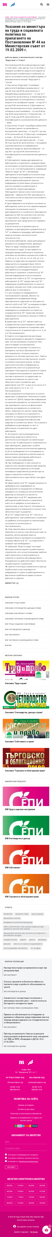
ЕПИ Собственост (12, 635)
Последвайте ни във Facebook (28, 1227)
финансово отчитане (12, 918)
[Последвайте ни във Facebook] (14, 1226)
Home (7, 17)
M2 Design (34, 1232)
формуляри (8, 914)
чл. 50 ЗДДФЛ (35, 948)
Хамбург (23, 940)
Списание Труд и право (15, 603)
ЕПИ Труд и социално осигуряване (23, 17)
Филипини (42, 940)
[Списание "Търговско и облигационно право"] (26, 757)
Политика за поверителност (28, 1161)
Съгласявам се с (23, 1161)
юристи (32, 940)
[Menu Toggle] (48, 4)
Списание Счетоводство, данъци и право (23, 608)
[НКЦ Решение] (30, 1062)
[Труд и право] (21, 1062)
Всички (8, 645)
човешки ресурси (10, 940)
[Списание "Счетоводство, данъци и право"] (26, 699)
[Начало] (5, 4)
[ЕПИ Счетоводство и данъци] (26, 825)
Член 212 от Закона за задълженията (28, 944)
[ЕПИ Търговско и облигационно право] (26, 883)
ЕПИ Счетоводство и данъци (17, 629)
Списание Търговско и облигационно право (24, 619)
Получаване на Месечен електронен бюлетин (23, 1158)
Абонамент (11, 1167)
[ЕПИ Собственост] (26, 854)
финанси (7, 944)
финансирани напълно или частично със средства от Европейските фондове (25, 934)
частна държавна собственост (16, 948)
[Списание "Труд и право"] (26, 670)
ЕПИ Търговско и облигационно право (22, 640)
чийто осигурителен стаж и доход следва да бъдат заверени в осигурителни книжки (24, 928)
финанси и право (22, 914)
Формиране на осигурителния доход (18, 922)
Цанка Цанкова (37, 914)
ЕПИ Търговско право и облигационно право (21, 1008)
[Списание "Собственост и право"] (26, 728)
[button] (41, 4)
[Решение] (12, 4)
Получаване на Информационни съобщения (22, 1155)
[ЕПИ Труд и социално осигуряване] (26, 796)
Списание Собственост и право (18, 613)
